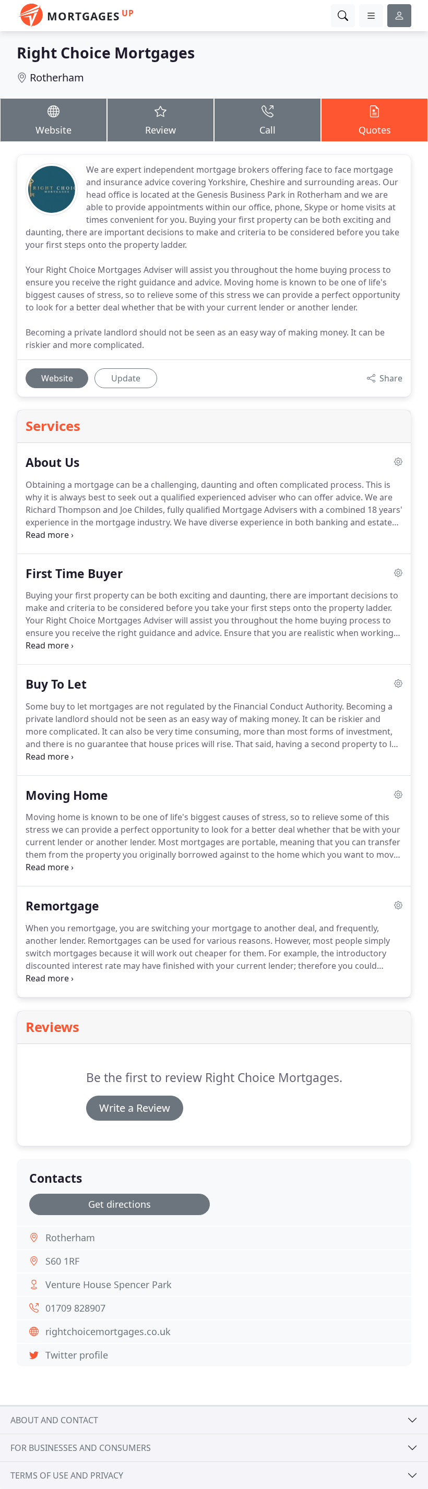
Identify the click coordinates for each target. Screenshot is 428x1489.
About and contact (54, 1420)
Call (267, 130)
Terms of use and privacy (66, 1475)
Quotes (375, 130)
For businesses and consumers (80, 1448)
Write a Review (134, 1108)
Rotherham (57, 77)
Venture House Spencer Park (108, 1284)
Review (160, 130)
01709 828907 (75, 1308)
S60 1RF (62, 1261)
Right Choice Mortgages (106, 52)
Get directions (119, 1204)
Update (125, 378)
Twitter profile (76, 1355)
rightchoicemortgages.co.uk (108, 1331)
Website (53, 130)
